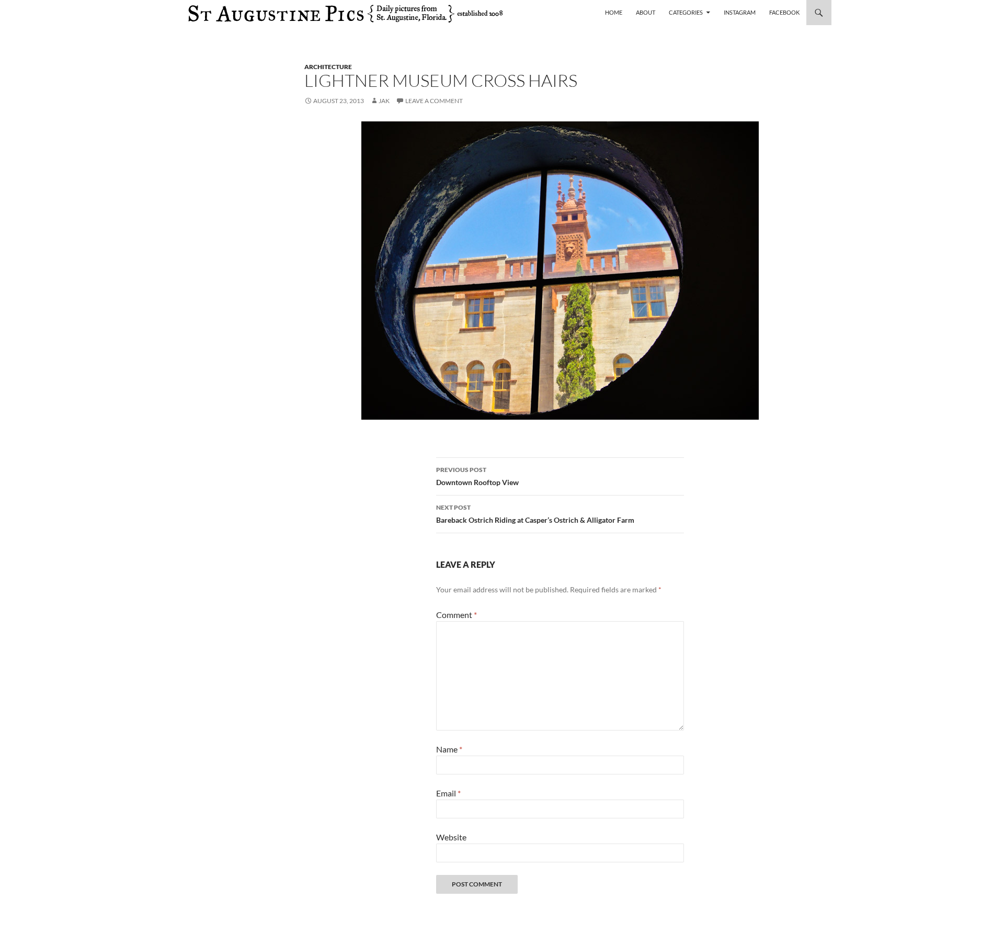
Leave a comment (434, 101)
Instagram (740, 12)
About (645, 12)
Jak (384, 101)
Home (613, 12)
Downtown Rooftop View (477, 476)
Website (451, 837)
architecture (328, 67)
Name (449, 749)
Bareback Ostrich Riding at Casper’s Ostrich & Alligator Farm (535, 513)
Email (448, 793)
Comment (456, 615)
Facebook (784, 12)
